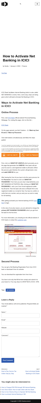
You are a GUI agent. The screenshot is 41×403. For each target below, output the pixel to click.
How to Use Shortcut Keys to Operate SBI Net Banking (18, 392)
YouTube (4, 73)
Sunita (6, 66)
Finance (24, 66)
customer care (21, 220)
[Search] (20, 3)
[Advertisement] (20, 32)
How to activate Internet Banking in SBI (13, 394)
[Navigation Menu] (37, 3)
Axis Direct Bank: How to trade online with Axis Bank (17, 389)
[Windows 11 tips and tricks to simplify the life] (4, 3)
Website (3, 327)
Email (3, 320)
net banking (10, 290)
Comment (5, 335)
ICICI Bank (11, 118)
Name (3, 312)
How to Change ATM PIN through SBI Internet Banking (18, 387)
